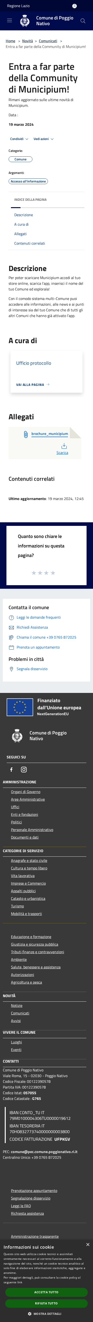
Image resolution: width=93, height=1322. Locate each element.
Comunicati (48, 41)
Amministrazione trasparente (35, 1236)
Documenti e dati (25, 837)
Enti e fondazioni (24, 814)
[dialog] (46, 1281)
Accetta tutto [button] (46, 1292)
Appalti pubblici (23, 891)
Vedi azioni (41, 138)
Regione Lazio (18, 6)
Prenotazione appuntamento (34, 1190)
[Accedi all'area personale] (74, 6)
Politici (16, 822)
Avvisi (16, 1020)
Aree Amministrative (28, 799)
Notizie (16, 1005)
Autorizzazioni (22, 974)
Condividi (17, 138)
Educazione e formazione (31, 936)
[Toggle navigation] (9, 20)
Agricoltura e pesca (26, 982)
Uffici (15, 807)
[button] (46, 1314)
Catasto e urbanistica (28, 898)
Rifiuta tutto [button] (46, 1303)
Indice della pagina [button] (30, 199)
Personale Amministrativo (32, 829)
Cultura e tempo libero (29, 868)
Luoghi (16, 1042)
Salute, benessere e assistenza (36, 967)
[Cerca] (83, 21)
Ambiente (19, 959)
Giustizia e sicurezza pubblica (34, 944)
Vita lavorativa (23, 875)
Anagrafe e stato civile (29, 860)
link (19, 1282)
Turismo (17, 906)
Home (10, 41)
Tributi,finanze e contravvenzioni (37, 952)
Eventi (16, 1049)
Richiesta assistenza (27, 1213)
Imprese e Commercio (28, 883)
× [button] (87, 1245)
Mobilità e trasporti (26, 913)
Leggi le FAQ (21, 1206)
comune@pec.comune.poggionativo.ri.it (44, 1151)
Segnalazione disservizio (30, 1198)
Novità (27, 41)
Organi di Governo (25, 791)
